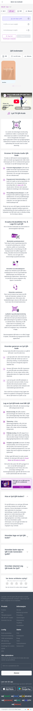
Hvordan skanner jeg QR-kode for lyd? (14, 567)
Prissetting (19, 615)
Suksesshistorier (21, 643)
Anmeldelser (20, 625)
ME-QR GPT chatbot (7, 617)
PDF (6, 56)
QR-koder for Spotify (19, 460)
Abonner (16, 673)
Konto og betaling (6, 633)
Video (18, 641)
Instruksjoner (20, 635)
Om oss (18, 610)
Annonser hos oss (6, 620)
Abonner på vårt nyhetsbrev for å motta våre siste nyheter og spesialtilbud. (15, 659)
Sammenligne (20, 617)
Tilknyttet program (6, 615)
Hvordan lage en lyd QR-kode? (15, 536)
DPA (2, 651)
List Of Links (17, 56)
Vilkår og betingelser (7, 638)
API (2, 612)
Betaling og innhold (22, 612)
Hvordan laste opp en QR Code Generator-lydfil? (14, 552)
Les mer (21, 487)
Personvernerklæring (7, 635)
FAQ (17, 633)
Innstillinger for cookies (7, 646)
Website (29, 56)
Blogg (18, 638)
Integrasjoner (20, 620)
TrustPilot (19, 623)
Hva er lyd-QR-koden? (14, 496)
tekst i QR (20, 185)
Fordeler (3, 610)
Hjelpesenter (20, 646)
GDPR (3, 648)
